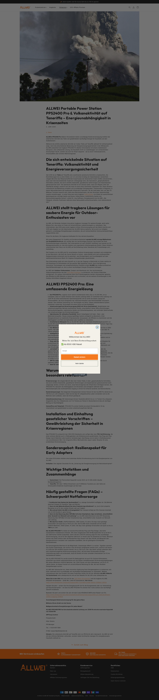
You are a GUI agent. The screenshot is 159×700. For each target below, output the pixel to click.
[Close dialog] (97, 327)
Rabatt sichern (79, 357)
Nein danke (79, 363)
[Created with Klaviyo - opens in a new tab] (79, 375)
